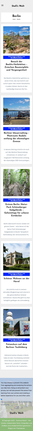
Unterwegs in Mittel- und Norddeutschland (16, 57)
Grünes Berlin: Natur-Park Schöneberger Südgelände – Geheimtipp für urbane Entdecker (16, 210)
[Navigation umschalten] (2, 5)
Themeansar (20, 428)
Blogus (10, 428)
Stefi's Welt (18, 6)
